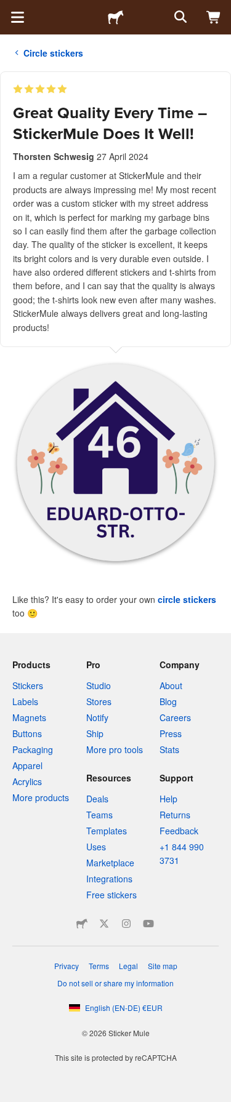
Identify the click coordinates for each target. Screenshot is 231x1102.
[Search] (179, 17)
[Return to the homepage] (115, 17)
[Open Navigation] (17, 17)
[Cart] (214, 17)
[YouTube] (148, 923)
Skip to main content (9, 9)
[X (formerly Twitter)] (104, 923)
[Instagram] (126, 923)
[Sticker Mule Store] (82, 923)
